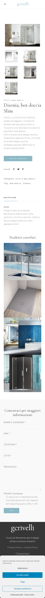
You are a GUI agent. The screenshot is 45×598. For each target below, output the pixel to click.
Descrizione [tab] (10, 197)
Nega (22, 582)
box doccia (15, 183)
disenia (27, 183)
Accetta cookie (22, 575)
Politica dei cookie (16, 594)
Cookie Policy (31, 547)
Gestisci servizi (22, 568)
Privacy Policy (14, 547)
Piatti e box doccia (14, 100)
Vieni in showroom (18, 158)
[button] (38, 27)
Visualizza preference (22, 589)
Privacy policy (29, 594)
